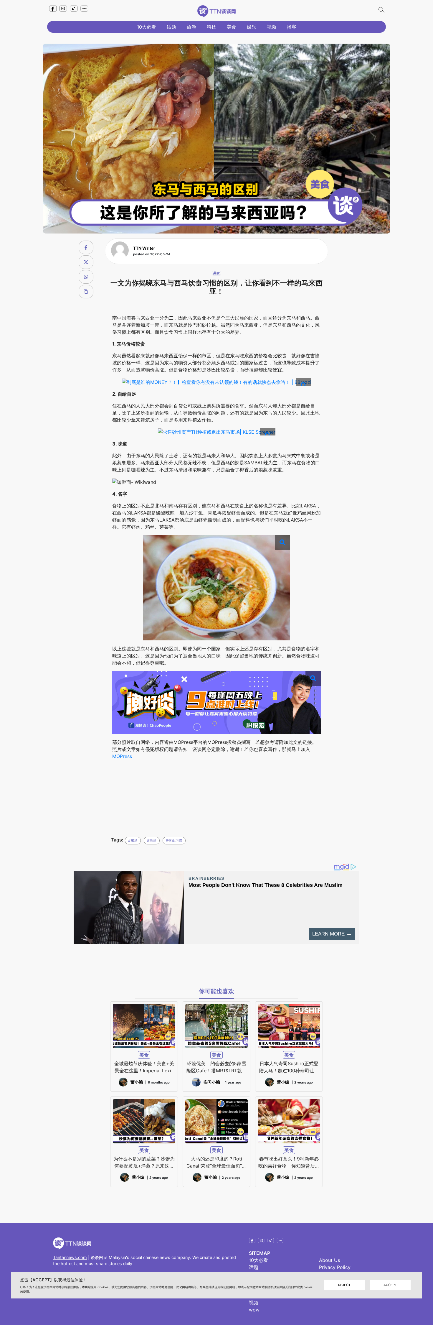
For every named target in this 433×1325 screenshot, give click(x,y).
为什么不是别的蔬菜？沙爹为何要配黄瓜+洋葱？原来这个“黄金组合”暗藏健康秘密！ (144, 1162)
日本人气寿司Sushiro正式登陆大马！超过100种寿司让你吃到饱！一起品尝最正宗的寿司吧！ (289, 1067)
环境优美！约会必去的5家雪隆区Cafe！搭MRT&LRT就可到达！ (216, 1067)
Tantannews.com (70, 1257)
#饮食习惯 (174, 840)
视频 (271, 27)
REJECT (344, 1285)
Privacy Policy (335, 1267)
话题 (171, 27)
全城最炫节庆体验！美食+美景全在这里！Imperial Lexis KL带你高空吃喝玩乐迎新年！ (144, 1067)
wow (254, 1310)
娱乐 (251, 27)
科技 (211, 27)
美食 (231, 27)
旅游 (191, 27)
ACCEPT (390, 1285)
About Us (329, 1260)
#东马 (133, 840)
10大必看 (146, 27)
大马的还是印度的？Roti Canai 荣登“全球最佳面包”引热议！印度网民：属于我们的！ (216, 1162)
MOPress (122, 756)
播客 (291, 27)
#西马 (151, 840)
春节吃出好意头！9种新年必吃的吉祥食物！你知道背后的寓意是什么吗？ (289, 1162)
